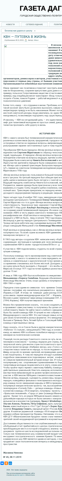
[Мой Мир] (10, 463)
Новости (10, 25)
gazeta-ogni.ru (19, 475)
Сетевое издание (34, 25)
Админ (36, 40)
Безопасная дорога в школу (18, 30)
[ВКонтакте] (2, 463)
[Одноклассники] (6, 463)
